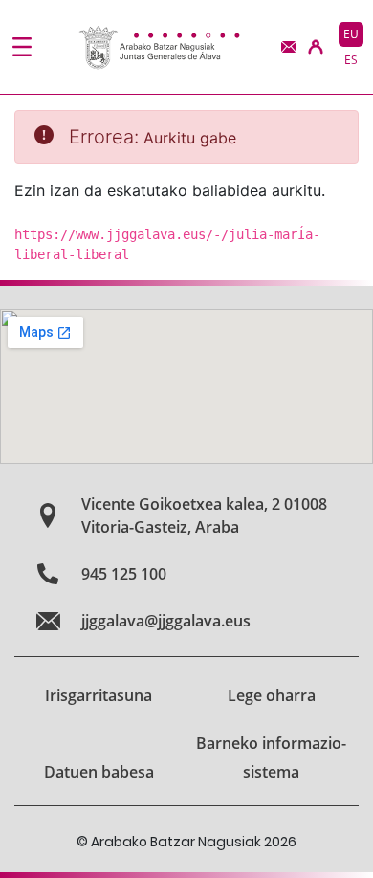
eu (351, 34)
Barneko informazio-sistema (271, 757)
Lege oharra (272, 695)
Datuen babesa (99, 771)
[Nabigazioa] (22, 47)
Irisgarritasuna (98, 695)
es (351, 60)
